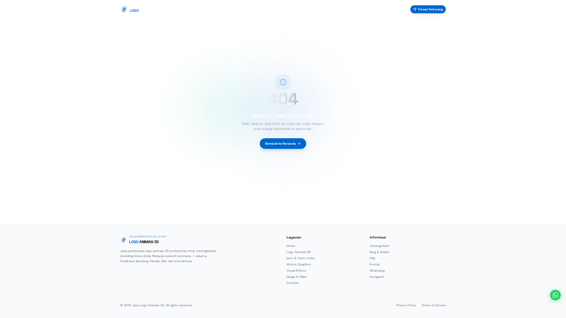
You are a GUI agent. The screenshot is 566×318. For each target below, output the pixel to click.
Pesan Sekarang (430, 9)
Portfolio (371, 9)
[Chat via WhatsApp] (555, 295)
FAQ (400, 9)
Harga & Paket (297, 277)
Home (318, 9)
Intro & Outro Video (301, 258)
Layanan (336, 9)
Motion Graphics (299, 264)
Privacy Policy (406, 305)
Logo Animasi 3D (299, 252)
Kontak (375, 264)
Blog (387, 9)
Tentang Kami (379, 246)
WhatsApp (377, 271)
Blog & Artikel (379, 252)
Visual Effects (296, 271)
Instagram (377, 277)
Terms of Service (433, 305)
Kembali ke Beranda (280, 144)
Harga (353, 9)
